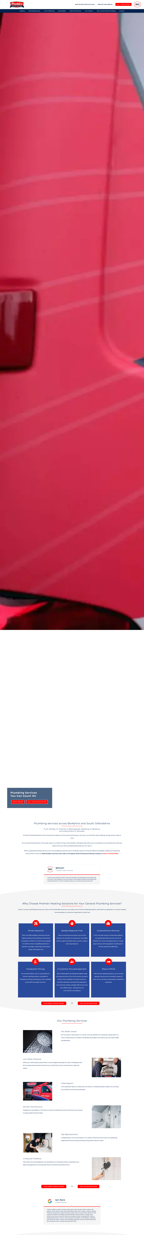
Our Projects (89, 11)
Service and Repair (105, 4)
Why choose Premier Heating (106, 11)
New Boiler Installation (84, 4)
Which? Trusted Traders (110, 853)
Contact (121, 11)
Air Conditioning (49, 11)
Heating (22, 11)
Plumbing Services (34, 11)
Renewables (62, 11)
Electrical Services (75, 11)
